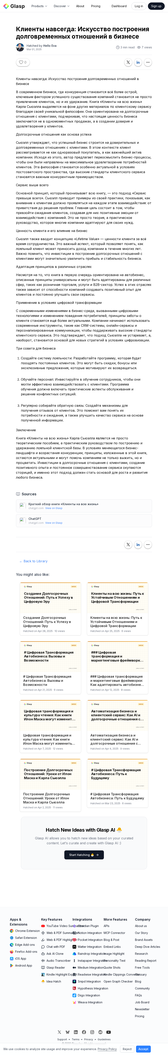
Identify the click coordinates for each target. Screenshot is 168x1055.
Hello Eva (50, 45)
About (80, 6)
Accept (143, 1049)
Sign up (156, 6)
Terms (75, 1039)
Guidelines (104, 1039)
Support (62, 1039)
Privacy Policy (107, 1049)
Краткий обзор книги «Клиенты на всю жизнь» (63, 504)
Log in (139, 6)
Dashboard (119, 6)
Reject (127, 1049)
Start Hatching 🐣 (81, 855)
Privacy (88, 1039)
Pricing (95, 6)
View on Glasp (53, 508)
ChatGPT (34, 518)
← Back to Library (33, 561)
